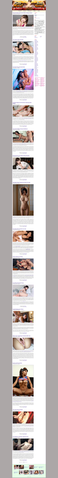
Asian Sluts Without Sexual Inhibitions (20, 128)
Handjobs (25, 36)
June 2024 (36, 46)
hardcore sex (37, 29)
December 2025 (36, 41)
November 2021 (36, 59)
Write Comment (25, 37)
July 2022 (36, 55)
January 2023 (36, 52)
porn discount (39, 32)
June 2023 (36, 50)
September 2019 (36, 67)
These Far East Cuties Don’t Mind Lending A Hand (22, 12)
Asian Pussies (39, 24)
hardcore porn (39, 28)
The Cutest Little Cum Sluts (18, 39)
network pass (41, 31)
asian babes (41, 21)
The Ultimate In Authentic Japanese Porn (20, 436)
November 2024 (36, 44)
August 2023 (36, 49)
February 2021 (36, 63)
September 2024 (36, 45)
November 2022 (36, 53)
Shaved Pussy (43, 32)
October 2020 (36, 65)
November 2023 (36, 48)
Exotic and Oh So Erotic (17, 363)
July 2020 (36, 66)
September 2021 (36, 60)
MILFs (35, 31)
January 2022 (36, 58)
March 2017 (36, 74)
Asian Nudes (37, 23)
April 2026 (36, 40)
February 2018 (36, 70)
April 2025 (36, 43)
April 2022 (36, 56)
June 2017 (36, 73)
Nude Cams (44, 31)
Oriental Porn (36, 32)
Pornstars (41, 36)
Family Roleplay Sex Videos (18, 309)
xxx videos (36, 33)
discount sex (37, 26)
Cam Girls (44, 24)
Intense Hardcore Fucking (18, 256)
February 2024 (36, 47)
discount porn (40, 25)
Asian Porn (40, 23)
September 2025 (36, 42)
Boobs (35, 36)
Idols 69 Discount (41, 29)
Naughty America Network (38, 31)
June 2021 (36, 62)
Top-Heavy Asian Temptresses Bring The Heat (21, 182)
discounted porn (36, 25)
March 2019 (36, 68)
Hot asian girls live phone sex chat (19, 228)
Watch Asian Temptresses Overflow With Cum (21, 335)
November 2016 (36, 75)
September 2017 (36, 72)
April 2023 (36, 51)
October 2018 (36, 69)
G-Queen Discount (41, 26)
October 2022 (36, 54)
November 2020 (36, 64)
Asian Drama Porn (40, 22)
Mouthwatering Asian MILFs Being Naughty (21, 155)
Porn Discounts (25, 99)
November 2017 (36, 71)
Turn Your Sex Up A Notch (18, 409)
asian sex (41, 24)
